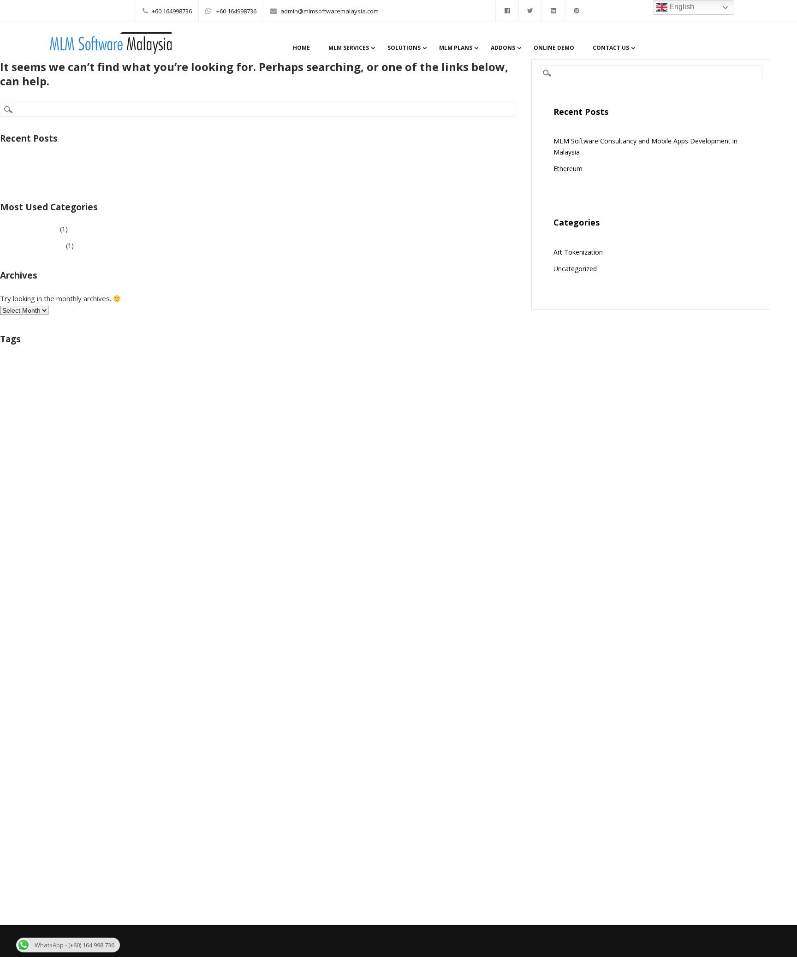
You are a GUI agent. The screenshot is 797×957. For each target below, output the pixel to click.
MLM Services (348, 48)
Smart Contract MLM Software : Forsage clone (235, 449)
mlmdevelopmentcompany (451, 398)
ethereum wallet (483, 379)
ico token (12, 398)
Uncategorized (36, 229)
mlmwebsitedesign (312, 435)
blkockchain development (166, 366)
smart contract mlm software (100, 449)
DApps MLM (136, 378)
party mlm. (436, 434)
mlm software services (245, 434)
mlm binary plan (103, 397)
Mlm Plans (455, 48)
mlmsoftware (258, 418)
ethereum (444, 379)
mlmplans (172, 418)
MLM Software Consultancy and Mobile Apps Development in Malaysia (121, 160)
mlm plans (212, 416)
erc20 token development (333, 379)
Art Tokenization (39, 245)
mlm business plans (267, 397)
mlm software (318, 415)
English (680, 7)
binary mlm (67, 364)
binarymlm (114, 366)
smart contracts (20, 466)
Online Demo (554, 48)
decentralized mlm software (211, 378)
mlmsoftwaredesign (389, 418)
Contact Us (611, 48)
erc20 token (280, 379)
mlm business (181, 395)
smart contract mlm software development (412, 448)
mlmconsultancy (328, 398)
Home (301, 48)
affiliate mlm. (17, 366)
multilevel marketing (376, 434)
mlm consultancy (382, 397)
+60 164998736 (172, 11)
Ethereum (29, 177)
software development (133, 466)
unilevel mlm (197, 463)
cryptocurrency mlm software (365, 365)
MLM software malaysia (141, 433)
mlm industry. (77, 416)
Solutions (404, 48)
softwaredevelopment (72, 466)
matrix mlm (49, 397)
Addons (503, 48)
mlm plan (134, 416)
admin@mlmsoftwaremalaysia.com (329, 11)
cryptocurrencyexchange (278, 366)
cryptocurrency (223, 366)
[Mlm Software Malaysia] (110, 52)
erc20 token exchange (398, 379)
